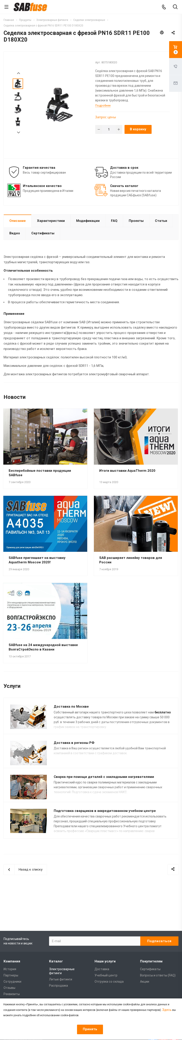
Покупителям (151, 961)
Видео (14, 233)
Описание (17, 221)
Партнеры (11, 975)
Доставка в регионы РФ (74, 743)
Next (18, 132)
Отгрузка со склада (109, 981)
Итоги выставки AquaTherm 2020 (127, 471)
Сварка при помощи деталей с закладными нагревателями (104, 777)
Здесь (167, 1010)
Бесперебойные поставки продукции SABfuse (40, 473)
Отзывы (9, 988)
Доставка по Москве (71, 707)
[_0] (58, 104)
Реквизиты (12, 994)
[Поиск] (175, 7)
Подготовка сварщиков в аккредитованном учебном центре (105, 811)
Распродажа (58, 985)
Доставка (102, 969)
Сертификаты (42, 233)
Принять (90, 1029)
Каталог (56, 961)
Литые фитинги (60, 979)
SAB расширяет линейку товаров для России (130, 560)
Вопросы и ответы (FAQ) (158, 975)
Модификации (88, 221)
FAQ (114, 221)
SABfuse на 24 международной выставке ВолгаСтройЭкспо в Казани (43, 647)
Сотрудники (12, 981)
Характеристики (51, 221)
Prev (18, 73)
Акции (144, 981)
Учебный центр (106, 975)
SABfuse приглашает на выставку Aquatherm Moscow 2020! (37, 560)
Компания (12, 961)
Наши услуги (105, 961)
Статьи (161, 221)
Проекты (136, 221)
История (10, 969)
